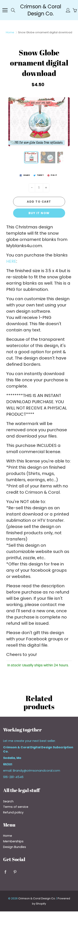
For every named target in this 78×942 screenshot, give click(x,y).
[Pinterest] (15, 871)
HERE (11, 261)
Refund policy (13, 812)
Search (8, 801)
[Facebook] (5, 871)
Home (10, 32)
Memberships (13, 841)
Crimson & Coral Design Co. (40, 10)
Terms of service (15, 807)
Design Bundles (14, 847)
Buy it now (39, 213)
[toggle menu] (5, 10)
